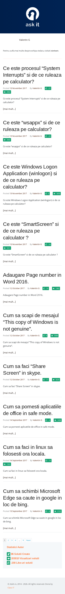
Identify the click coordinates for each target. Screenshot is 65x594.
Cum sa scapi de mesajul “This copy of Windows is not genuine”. (31, 322)
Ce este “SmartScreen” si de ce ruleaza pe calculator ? (31, 230)
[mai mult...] (9, 108)
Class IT (11, 587)
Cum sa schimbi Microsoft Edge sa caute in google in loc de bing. (32, 497)
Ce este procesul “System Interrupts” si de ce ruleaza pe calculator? (32, 74)
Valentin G (24, 39)
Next (28, 540)
